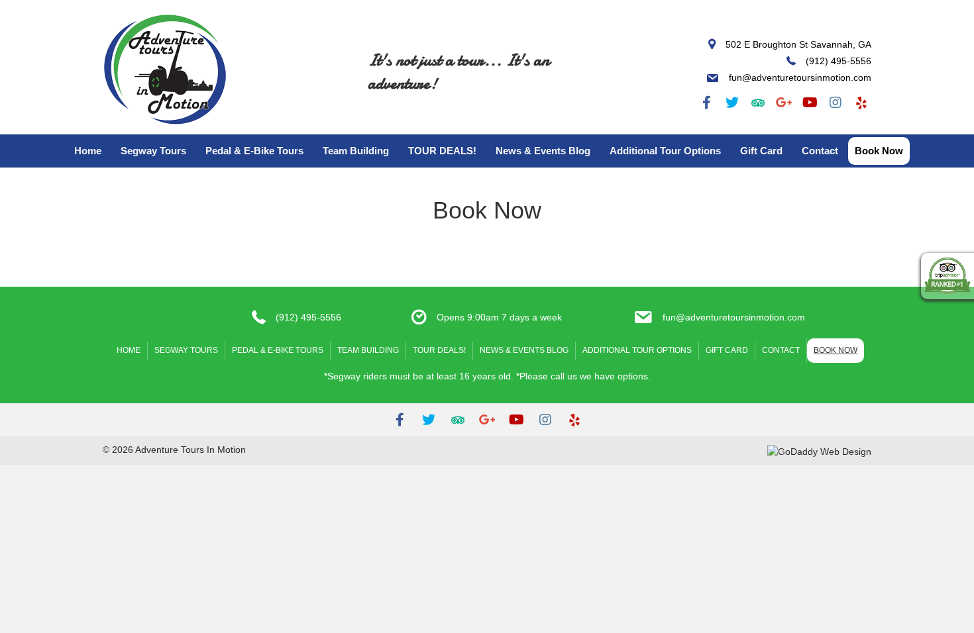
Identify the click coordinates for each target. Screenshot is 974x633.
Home (87, 150)
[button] (706, 103)
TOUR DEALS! (442, 150)
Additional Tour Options (665, 150)
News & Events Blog (543, 150)
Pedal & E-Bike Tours (254, 150)
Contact (820, 150)
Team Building (356, 150)
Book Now (879, 150)
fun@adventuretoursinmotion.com (734, 317)
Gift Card (761, 150)
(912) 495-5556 (308, 317)
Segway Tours (153, 150)
